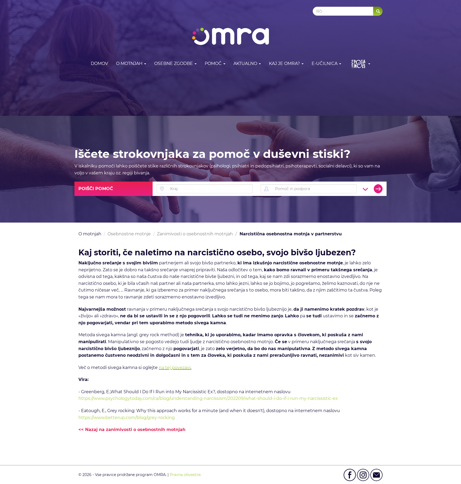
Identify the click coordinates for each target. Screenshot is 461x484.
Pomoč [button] (214, 63)
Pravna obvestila (185, 474)
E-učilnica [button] (325, 63)
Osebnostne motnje (129, 233)
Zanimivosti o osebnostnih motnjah (195, 233)
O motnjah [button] (130, 63)
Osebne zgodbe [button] (174, 63)
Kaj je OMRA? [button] (285, 63)
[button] (359, 64)
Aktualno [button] (245, 63)
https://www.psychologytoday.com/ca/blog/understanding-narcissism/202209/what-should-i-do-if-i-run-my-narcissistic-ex (208, 398)
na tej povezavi (174, 367)
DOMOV (99, 63)
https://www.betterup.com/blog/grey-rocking (126, 417)
